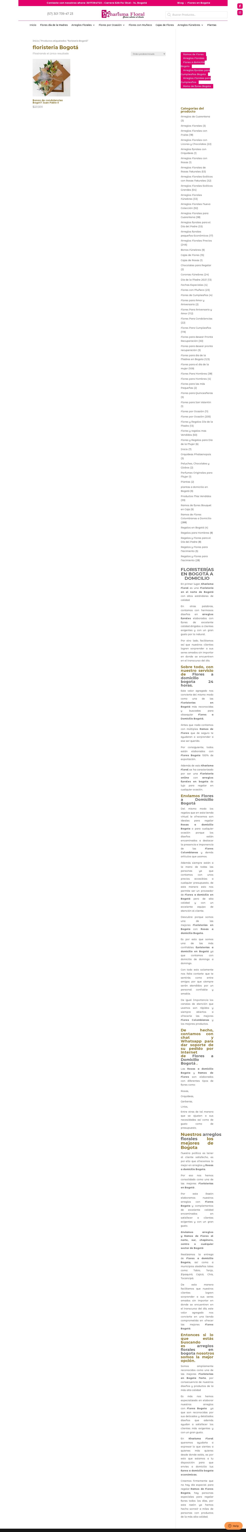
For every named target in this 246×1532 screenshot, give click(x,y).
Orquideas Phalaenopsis (196, 454)
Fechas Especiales (192, 284)
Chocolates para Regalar (196, 265)
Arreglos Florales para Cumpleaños (196, 80)
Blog (180, 2)
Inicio (33, 25)
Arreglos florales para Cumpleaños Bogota (195, 72)
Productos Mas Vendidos (196, 496)
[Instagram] (240, 12)
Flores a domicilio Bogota (193, 64)
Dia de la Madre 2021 (194, 279)
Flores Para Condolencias (196, 318)
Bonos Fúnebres (191, 249)
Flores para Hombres (194, 378)
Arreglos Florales (81, 25)
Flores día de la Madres (54, 25)
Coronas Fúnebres (192, 274)
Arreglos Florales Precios (196, 240)
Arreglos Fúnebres (189, 25)
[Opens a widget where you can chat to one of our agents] (233, 1526)
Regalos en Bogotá (192, 527)
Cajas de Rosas (190, 260)
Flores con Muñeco (140, 25)
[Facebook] (240, 6)
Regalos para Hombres (195, 532)
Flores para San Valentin (196, 402)
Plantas (211, 25)
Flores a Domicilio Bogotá (197, 799)
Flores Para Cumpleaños (196, 327)
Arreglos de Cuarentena (195, 116)
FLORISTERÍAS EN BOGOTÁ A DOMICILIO (197, 574)
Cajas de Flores (165, 25)
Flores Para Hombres (194, 373)
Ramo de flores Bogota (197, 86)
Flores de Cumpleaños (194, 295)
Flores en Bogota (198, 2)
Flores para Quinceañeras (197, 393)
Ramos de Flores (193, 54)
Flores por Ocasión (110, 25)
